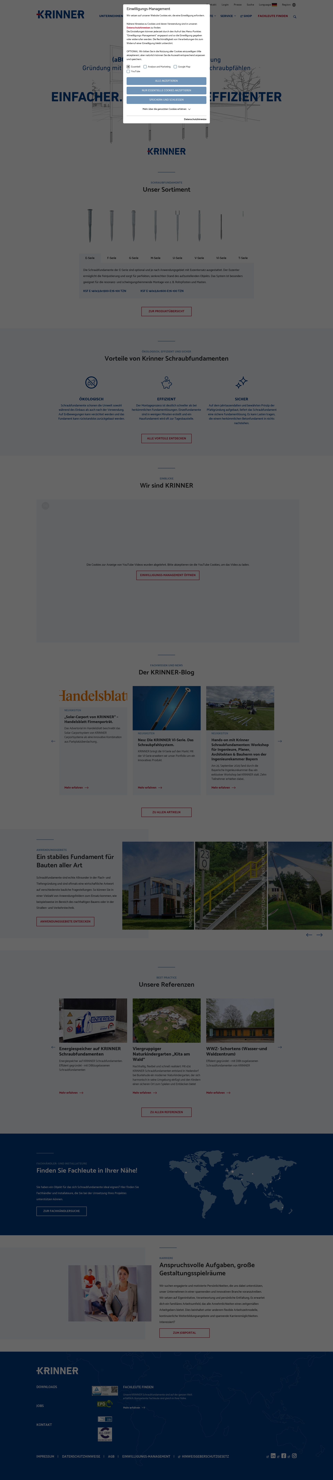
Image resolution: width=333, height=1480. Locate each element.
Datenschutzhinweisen (138, 28)
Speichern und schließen (166, 100)
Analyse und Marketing (159, 67)
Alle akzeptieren (166, 81)
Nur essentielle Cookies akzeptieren (166, 90)
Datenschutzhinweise (195, 119)
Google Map (184, 67)
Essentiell (135, 67)
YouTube (135, 71)
